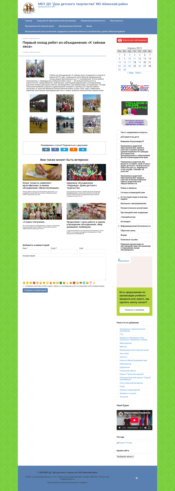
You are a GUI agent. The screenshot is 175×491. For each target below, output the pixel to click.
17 (129, 62)
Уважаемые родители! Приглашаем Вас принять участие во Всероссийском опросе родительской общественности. (133, 180)
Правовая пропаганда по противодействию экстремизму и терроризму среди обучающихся (136, 247)
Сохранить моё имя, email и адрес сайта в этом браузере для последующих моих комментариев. (65, 286)
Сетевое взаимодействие (133, 192)
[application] (134, 420)
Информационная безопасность (136, 226)
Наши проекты (116, 21)
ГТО (121, 334)
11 (134, 58)
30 (124, 69)
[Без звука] (145, 428)
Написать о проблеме (134, 310)
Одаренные (125, 367)
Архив (89, 26)
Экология (124, 397)
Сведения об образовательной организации (56, 21)
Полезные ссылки (129, 239)
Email (54, 248)
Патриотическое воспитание (134, 208)
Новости (123, 357)
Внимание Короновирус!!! (132, 141)
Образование (125, 364)
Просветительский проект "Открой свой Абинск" (135, 379)
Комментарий (29, 256)
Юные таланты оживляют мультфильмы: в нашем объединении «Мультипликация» (41, 185)
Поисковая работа (128, 371)
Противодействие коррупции (134, 212)
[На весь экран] (149, 428)
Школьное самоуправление (133, 203)
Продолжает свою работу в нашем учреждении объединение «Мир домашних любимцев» (86, 224)
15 (119, 62)
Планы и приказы (129, 188)
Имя (25, 248)
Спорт (122, 386)
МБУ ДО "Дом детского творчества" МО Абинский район (83, 4)
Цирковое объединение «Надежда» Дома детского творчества (82, 185)
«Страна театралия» (34, 222)
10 (129, 58)
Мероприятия (35, 52)
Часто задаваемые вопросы (134, 132)
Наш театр (124, 353)
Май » (138, 72)
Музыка (123, 346)
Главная (28, 21)
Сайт (81, 248)
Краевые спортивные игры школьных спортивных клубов (133, 339)
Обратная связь (128, 230)
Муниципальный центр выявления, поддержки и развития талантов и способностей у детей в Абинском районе (75, 31)
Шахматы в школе (128, 393)
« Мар (130, 72)
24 (129, 66)
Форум (124, 235)
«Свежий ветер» (128, 217)
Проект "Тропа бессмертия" (132, 374)
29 (119, 69)
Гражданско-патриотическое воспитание (132, 330)
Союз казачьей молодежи (131, 383)
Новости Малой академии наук (133, 360)
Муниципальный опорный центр (39, 26)
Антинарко (126, 221)
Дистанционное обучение (70, 26)
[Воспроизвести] (120, 428)
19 (139, 62)
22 (119, 66)
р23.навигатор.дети (130, 137)
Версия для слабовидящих (134, 40)
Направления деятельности (93, 21)
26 (139, 66)
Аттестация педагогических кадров (134, 198)
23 (124, 66)
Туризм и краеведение (130, 390)
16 (124, 62)
